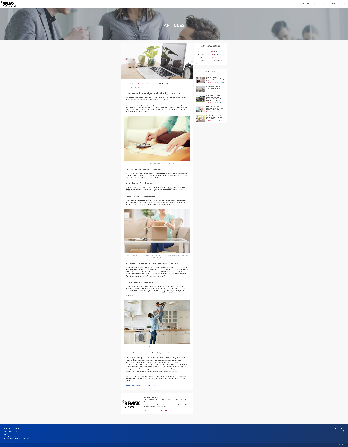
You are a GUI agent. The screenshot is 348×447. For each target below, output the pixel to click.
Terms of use (84, 445)
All (199, 51)
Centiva (342, 444)
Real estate (217, 54)
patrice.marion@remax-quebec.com (18, 438)
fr (344, 3)
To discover (217, 60)
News (215, 51)
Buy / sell (201, 54)
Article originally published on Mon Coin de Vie (140, 385)
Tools (324, 3)
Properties (305, 3)
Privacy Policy (75, 445)
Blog (315, 3)
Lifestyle (201, 63)
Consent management (94, 445)
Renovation (217, 57)
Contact (334, 3)
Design (200, 57)
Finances (131, 83)
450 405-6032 (11, 436)
